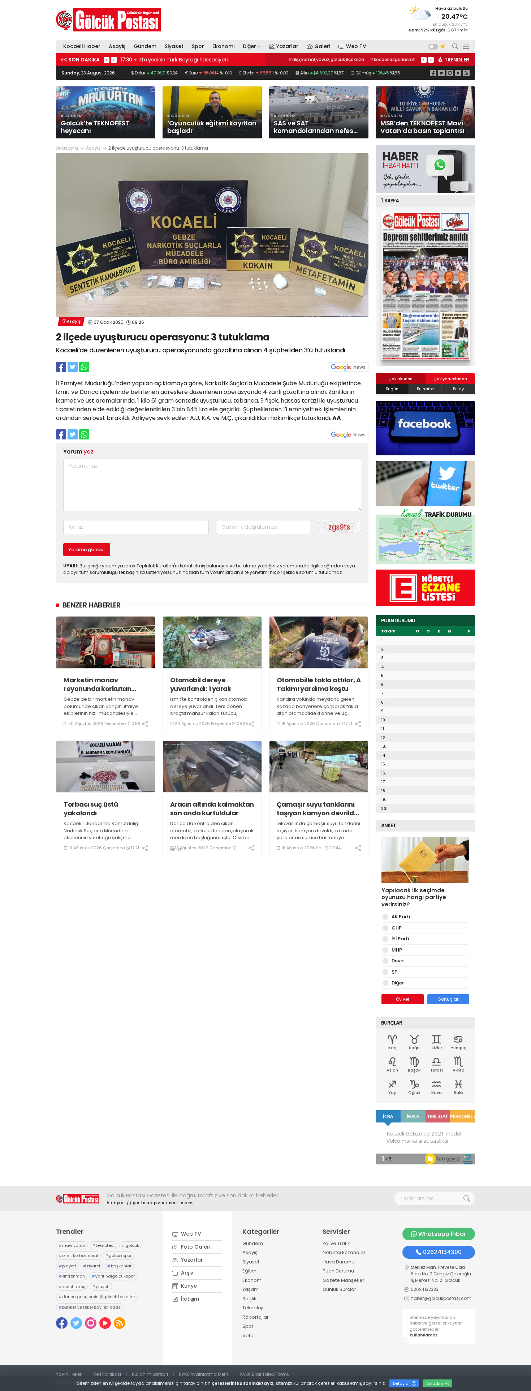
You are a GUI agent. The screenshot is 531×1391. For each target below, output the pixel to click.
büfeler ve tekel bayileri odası (90, 1307)
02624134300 (442, 1252)
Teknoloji (252, 1307)
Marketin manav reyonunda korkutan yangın (97, 684)
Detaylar (402, 1383)
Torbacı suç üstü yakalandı (91, 808)
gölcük (130, 1245)
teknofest (103, 1245)
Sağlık (249, 1298)
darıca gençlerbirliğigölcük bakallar (97, 1297)
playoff (67, 1266)
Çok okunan (400, 379)
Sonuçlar (448, 999)
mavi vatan (72, 1245)
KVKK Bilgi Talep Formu (265, 1374)
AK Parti (401, 916)
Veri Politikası (107, 1374)
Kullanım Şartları (150, 1374)
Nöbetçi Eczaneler (344, 1252)
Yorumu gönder (86, 549)
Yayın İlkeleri (69, 1374)
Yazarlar (287, 46)
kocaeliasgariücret (392, 59)
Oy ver (402, 999)
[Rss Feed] (466, 72)
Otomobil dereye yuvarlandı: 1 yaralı (200, 684)
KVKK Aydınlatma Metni (204, 1374)
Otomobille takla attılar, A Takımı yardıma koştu (319, 684)
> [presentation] (114, 60)
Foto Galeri (195, 1246)
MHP (397, 949)
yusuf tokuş (72, 1286)
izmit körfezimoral (78, 1255)
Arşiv (186, 1272)
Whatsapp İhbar (442, 1234)
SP (394, 972)
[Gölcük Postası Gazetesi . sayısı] (425, 286)
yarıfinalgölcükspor (113, 1276)
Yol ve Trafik (336, 1243)
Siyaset (174, 46)
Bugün (392, 389)
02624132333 (425, 1289)
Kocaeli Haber (81, 46)
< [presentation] (106, 60)
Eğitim (249, 1270)
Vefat (248, 1335)
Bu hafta (425, 389)
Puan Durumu (338, 1270)
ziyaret (91, 1266)
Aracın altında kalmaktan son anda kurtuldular (212, 808)
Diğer (249, 46)
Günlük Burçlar (339, 1289)
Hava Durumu (338, 1261)
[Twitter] (441, 72)
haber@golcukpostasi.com (441, 1298)
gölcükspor (118, 1255)
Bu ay (458, 389)
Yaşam (250, 1289)
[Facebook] (433, 72)
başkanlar (119, 1266)
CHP (397, 927)
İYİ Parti (400, 938)
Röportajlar (255, 1317)
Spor (198, 46)
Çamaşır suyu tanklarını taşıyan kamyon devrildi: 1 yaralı (319, 808)
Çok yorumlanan (450, 379)
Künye (188, 1285)
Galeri (322, 46)
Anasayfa (67, 148)
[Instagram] (449, 72)
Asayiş (117, 46)
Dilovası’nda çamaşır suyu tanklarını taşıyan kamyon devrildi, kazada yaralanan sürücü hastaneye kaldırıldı (318, 834)
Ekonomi (223, 46)
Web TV (356, 46)
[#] (77, 1198)
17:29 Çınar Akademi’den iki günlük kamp (173, 59)
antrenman (72, 1276)
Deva (397, 960)
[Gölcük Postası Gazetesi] (108, 20)
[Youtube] (458, 72)
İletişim (189, 1298)
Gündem (145, 46)
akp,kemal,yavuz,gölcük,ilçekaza (326, 59)
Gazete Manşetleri (344, 1280)
